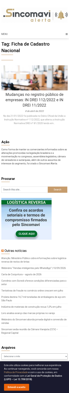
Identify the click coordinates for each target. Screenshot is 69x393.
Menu (4, 34)
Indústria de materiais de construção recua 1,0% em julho (31, 306)
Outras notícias (16, 251)
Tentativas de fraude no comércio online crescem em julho (32, 290)
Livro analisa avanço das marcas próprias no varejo (28, 313)
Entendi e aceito (16, 387)
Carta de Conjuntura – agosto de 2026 (21, 274)
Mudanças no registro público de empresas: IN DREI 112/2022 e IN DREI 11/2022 (34, 100)
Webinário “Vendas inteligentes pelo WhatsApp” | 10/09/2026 (33, 268)
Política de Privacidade (16, 372)
